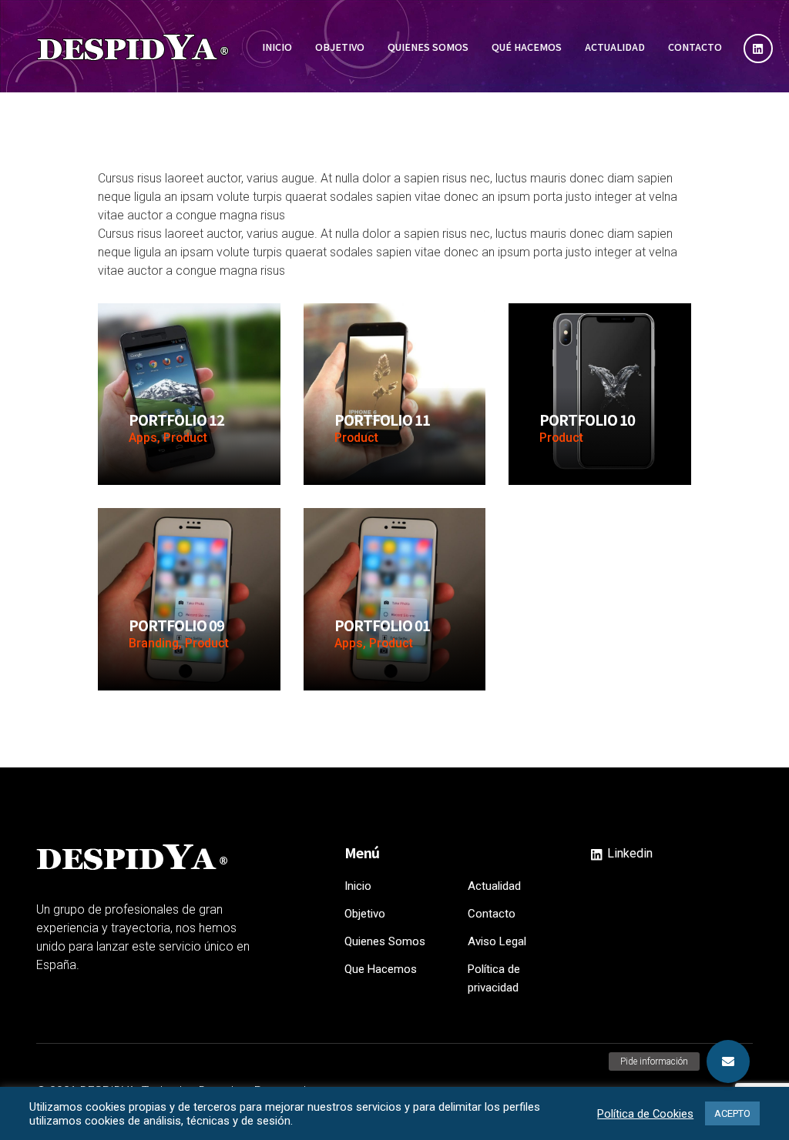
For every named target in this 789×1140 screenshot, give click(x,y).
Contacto (695, 46)
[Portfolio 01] (395, 598)
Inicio (277, 46)
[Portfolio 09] (189, 598)
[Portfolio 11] (395, 393)
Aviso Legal (497, 941)
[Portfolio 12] (189, 393)
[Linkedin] (758, 48)
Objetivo (339, 46)
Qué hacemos (527, 46)
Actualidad (615, 46)
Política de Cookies (645, 1114)
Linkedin (628, 853)
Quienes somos (428, 46)
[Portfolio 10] (600, 393)
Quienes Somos (384, 941)
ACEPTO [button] (732, 1113)
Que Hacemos (380, 969)
